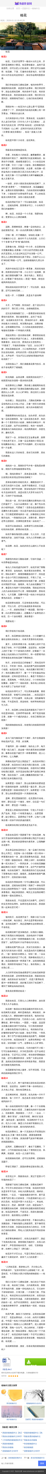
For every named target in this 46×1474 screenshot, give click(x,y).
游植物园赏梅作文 (15, 1458)
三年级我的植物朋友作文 (12, 1440)
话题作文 (26, 8)
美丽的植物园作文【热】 (12, 1433)
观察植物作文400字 (32, 1451)
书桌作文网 (18, 1471)
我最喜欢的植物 (30, 1440)
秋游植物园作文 (30, 1444)
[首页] (23, 3)
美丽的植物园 (7, 1444)
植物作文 (36, 8)
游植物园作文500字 (10, 1451)
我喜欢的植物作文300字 (12, 1436)
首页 (18, 8)
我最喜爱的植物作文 (32, 1436)
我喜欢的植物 (7, 1447)
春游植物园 (28, 1447)
